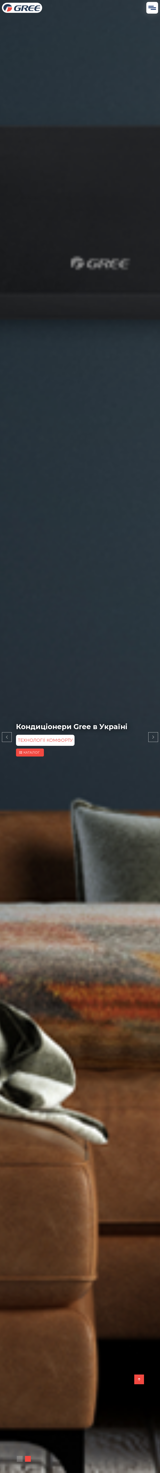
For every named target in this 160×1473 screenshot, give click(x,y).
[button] (20, 1459)
